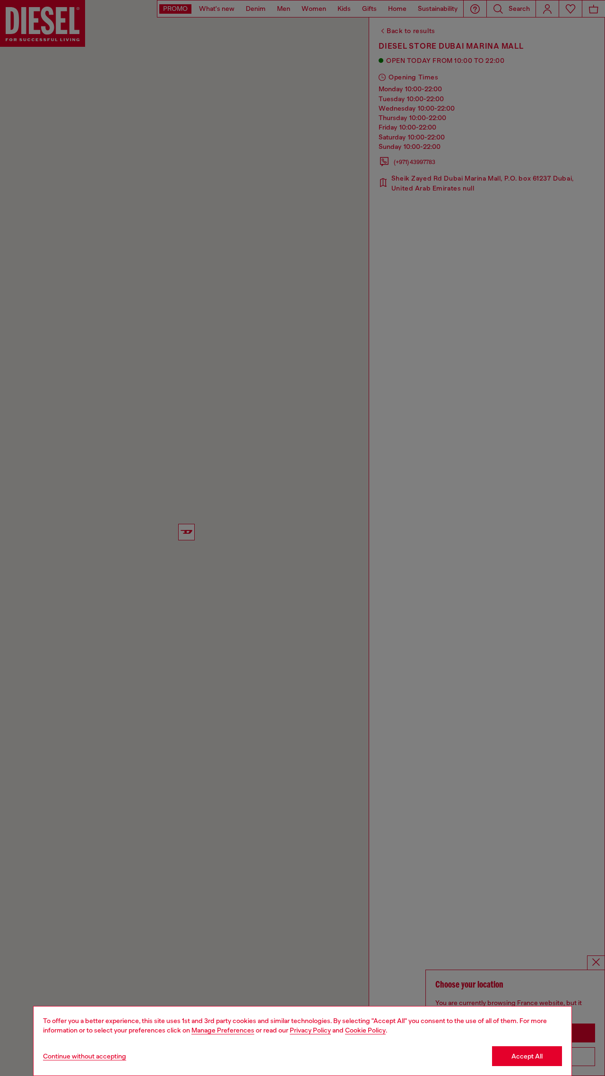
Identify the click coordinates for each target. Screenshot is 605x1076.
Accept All (527, 1056)
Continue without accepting (84, 1056)
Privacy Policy (310, 1030)
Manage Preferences (222, 1030)
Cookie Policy (365, 1030)
